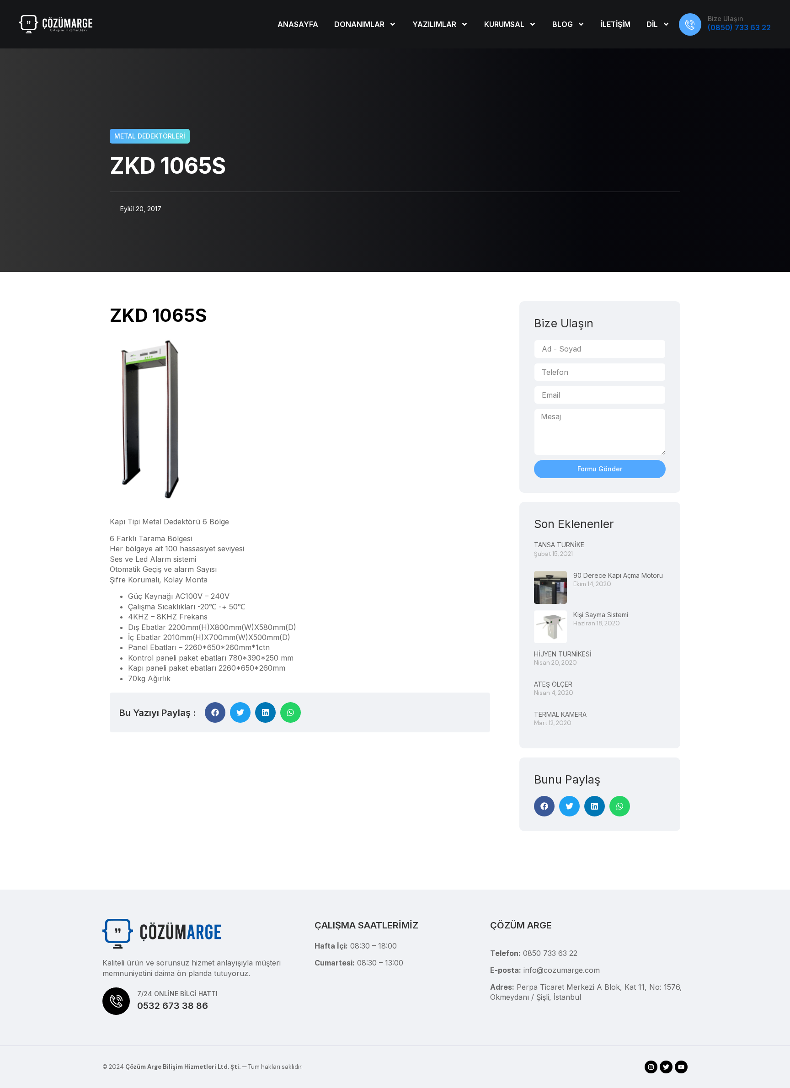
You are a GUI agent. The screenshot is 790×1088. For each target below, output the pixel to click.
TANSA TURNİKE (559, 545)
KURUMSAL (504, 24)
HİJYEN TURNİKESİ (563, 654)
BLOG (562, 24)
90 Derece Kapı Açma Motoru (618, 575)
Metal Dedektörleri (149, 136)
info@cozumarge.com (561, 970)
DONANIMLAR (359, 24)
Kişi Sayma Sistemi (600, 615)
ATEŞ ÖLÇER (553, 684)
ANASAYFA (298, 24)
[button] (215, 712)
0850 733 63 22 (550, 953)
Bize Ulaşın (725, 18)
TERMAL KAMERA (560, 714)
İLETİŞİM (615, 24)
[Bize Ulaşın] (690, 24)
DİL (652, 24)
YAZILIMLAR (434, 24)
